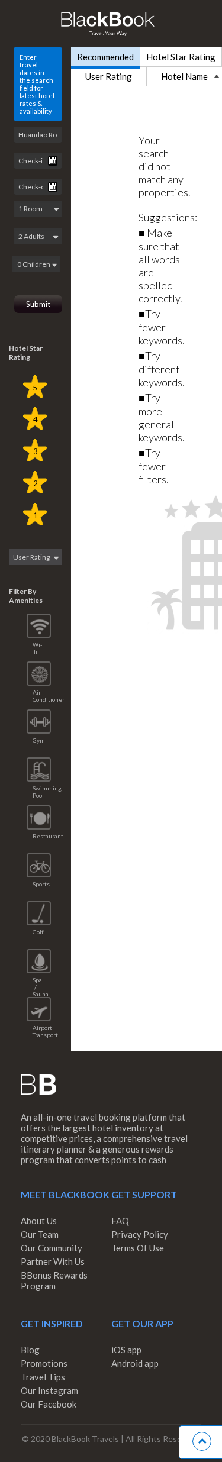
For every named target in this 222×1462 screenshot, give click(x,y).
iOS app (126, 1349)
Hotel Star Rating (180, 56)
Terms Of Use (137, 1247)
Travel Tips (43, 1376)
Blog (30, 1349)
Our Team (40, 1234)
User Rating (108, 76)
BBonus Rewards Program (54, 1280)
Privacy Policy (139, 1234)
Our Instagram (49, 1390)
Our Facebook (48, 1404)
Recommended (105, 56)
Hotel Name (184, 76)
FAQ (120, 1220)
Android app (135, 1363)
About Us (39, 1220)
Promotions (44, 1363)
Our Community (51, 1247)
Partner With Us (53, 1261)
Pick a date (52, 161)
